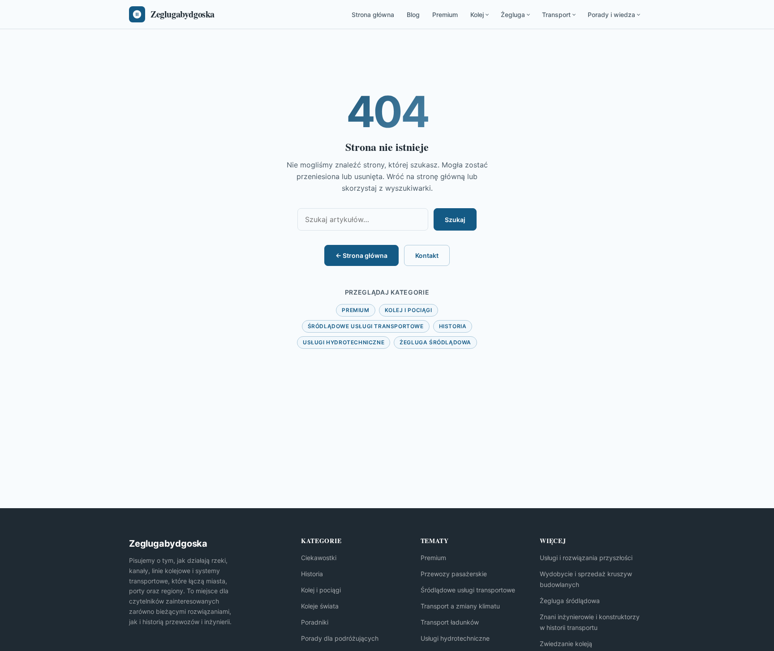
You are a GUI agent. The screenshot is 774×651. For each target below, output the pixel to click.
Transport (556, 14)
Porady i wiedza (611, 14)
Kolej (477, 14)
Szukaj (455, 219)
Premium (445, 14)
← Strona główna (361, 255)
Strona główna (373, 14)
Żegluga (513, 14)
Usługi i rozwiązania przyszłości (586, 557)
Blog (413, 14)
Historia (453, 326)
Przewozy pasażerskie (454, 574)
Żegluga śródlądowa (435, 342)
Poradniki (314, 622)
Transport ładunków (450, 622)
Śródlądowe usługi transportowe (366, 326)
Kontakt (427, 255)
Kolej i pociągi (408, 310)
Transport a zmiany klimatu (460, 606)
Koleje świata (320, 606)
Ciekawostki (318, 557)
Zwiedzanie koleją (566, 643)
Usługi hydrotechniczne (343, 342)
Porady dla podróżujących (339, 638)
